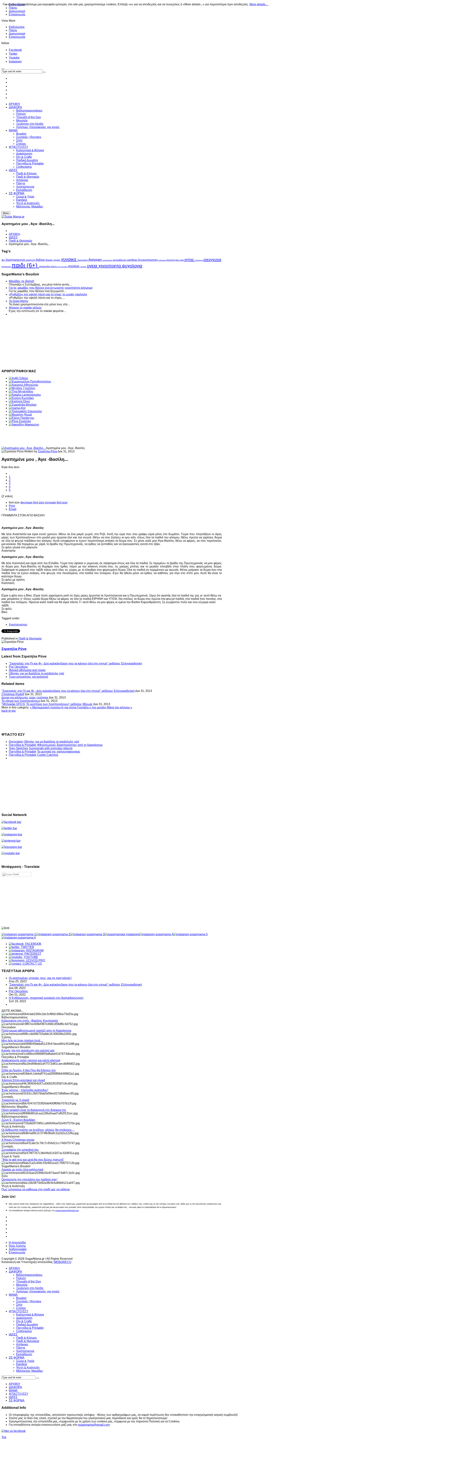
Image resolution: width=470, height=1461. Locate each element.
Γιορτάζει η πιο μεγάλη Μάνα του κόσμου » (104, 707)
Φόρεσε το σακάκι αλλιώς (25, 307)
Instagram (15, 61)
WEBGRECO (62, 1262)
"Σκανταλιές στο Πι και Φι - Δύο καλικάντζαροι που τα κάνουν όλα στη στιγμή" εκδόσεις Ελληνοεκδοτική (75, 663)
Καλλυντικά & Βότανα (30, 1314)
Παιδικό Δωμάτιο (27, 1324)
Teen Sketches (18, 748)
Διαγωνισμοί (17, 11)
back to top (8, 710)
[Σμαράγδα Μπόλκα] (22, 404)
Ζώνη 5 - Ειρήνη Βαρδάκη (18, 1119)
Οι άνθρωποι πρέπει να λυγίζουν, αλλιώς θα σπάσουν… (37, 1129)
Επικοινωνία (17, 14)
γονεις (57, 259)
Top (3, 1437)
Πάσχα (20, 1347)
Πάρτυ (13, 30)
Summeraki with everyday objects (51, 748)
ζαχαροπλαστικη (148, 259)
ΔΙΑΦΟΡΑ (15, 1271)
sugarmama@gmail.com (94, 1424)
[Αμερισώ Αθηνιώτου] (23, 384)
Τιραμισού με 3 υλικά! (15, 1100)
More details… (259, 4)
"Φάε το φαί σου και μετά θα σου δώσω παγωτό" (32, 1159)
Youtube (14, 57)
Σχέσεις (21, 1308)
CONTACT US (31, 963)
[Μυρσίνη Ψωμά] (20, 414)
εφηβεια (132, 259)
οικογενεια (212, 259)
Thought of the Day (28, 1281)
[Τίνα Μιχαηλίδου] (21, 391)
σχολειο (74, 266)
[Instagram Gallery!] (18, 934)
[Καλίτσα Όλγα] (19, 401)
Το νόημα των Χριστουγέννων (20, 700)
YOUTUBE (30, 957)
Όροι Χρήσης (17, 1245)
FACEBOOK (32, 943)
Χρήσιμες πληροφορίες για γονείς (38, 1291)
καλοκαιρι (162, 260)
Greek (15, 874)
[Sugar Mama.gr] (12, 216)
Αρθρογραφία (17, 1249)
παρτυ (54, 266)
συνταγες (64, 267)
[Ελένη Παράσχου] (21, 417)
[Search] (37, 1378)
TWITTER (26, 947)
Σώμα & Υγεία (25, 1360)
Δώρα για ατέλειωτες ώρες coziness (24, 697)
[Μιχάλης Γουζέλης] (22, 388)
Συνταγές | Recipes (28, 1301)
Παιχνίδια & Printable (22, 744)
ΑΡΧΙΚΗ (14, 234)
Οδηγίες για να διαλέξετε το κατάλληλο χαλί (36, 673)
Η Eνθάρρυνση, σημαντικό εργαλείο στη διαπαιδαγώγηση (46, 997)
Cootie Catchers (47, 754)
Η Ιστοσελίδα (17, 1242)
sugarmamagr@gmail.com (67, 1210)
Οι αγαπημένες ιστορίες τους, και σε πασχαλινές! (40, 978)
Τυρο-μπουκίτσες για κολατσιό (28, 676)
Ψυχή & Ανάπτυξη (27, 1367)
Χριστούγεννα (25, 1351)
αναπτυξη (31, 260)
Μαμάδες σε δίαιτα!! (21, 281)
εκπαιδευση (120, 259)
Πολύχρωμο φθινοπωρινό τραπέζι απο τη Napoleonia (36, 1030)
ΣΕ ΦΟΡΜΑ (16, 1357)
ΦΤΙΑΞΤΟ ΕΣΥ (18, 1311)
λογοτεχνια (172, 260)
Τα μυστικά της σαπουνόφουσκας (58, 751)
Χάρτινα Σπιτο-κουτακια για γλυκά (23, 1080)
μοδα (181, 260)
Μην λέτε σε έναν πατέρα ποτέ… (22, 1040)
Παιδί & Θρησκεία (20, 240)
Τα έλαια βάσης (18, 301)
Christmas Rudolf (12, 694)
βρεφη (49, 259)
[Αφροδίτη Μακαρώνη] (24, 424)
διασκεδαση (82, 260)
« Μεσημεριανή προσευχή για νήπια (53, 707)
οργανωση (6, 266)
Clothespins (24, 1331)
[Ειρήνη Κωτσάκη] (21, 398)
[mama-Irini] (17, 408)
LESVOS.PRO (34, 960)
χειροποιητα (110, 265)
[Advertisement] (111, 342)
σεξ (59, 267)
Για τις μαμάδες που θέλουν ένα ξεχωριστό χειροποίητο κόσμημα (50, 287)
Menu (6, 213)
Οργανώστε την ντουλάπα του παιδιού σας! (29, 1179)
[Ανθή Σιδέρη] (18, 378)
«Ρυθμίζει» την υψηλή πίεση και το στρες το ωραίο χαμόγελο (48, 294)
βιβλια (41, 260)
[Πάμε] (44, 72)
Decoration (16, 741)
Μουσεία (21, 1284)
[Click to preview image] (23, 448)
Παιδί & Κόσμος (26, 1337)
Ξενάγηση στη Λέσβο (29, 1288)
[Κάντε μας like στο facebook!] (18, 1431)
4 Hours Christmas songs (17, 1139)
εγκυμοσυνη (108, 260)
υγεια (92, 265)
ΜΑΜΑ (13, 1294)
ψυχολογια (132, 265)
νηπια (189, 260)
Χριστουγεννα (16, 260)
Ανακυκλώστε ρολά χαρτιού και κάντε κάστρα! (30, 1060)
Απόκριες (22, 1344)
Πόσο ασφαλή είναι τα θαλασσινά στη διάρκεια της (33, 1110)
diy (3, 259)
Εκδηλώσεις (17, 26)
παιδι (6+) (25, 265)
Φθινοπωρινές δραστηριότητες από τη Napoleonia (69, 744)
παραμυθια (45, 266)
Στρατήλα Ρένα (47, 451)
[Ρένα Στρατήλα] (20, 421)
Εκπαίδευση (24, 1354)
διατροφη (95, 260)
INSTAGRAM (34, 950)
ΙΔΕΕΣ (13, 237)
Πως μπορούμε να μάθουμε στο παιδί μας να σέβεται (35, 1189)
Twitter (13, 53)
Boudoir (21, 1298)
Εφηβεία (21, 1364)
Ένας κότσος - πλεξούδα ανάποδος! (24, 1090)
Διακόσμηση (24, 1317)
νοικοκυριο (199, 260)
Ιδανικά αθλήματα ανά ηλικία (27, 670)
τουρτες (83, 267)
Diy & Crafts (24, 1321)
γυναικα (69, 259)
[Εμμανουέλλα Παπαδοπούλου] (30, 381)
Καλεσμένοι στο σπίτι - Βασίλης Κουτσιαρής (29, 1020)
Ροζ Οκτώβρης (18, 666)
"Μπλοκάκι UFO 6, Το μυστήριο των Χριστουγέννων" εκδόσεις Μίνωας (47, 704)
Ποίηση (21, 1278)
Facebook (15, 49)
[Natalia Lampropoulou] (25, 394)
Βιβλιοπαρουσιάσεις (29, 1274)
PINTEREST (32, 953)
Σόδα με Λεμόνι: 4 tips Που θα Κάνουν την (28, 1070)
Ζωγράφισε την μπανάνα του (20, 1149)
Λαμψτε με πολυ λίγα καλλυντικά (22, 1169)
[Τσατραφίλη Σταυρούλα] (25, 411)
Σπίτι (19, 1304)
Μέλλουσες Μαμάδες (29, 1370)
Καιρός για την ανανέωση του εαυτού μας (28, 1050)
